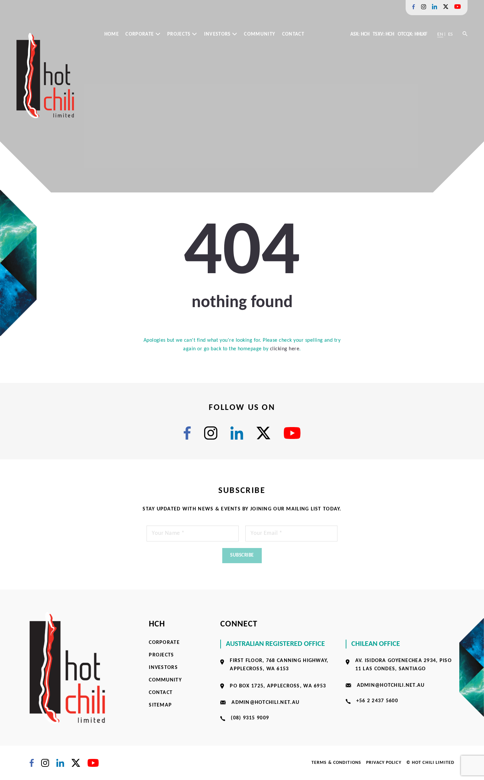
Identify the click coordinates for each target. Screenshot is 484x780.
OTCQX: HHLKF (413, 34)
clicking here (284, 349)
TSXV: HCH (383, 34)
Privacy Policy (383, 762)
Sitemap (160, 705)
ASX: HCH (359, 34)
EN (440, 34)
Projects (179, 34)
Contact (293, 34)
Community (259, 34)
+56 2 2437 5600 (377, 701)
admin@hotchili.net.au (265, 702)
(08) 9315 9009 (250, 718)
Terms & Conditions (336, 762)
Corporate (140, 34)
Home (111, 34)
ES (450, 34)
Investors (218, 34)
